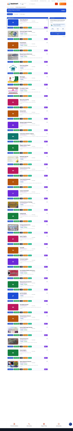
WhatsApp (17, 27)
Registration (53, 0)
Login (49, 0)
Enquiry (26, 27)
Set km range (23, 14)
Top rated (16, 14)
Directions (11, 27)
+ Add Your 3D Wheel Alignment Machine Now (58, 33)
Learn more (63, 36)
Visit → (46, 27)
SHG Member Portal (43, 0)
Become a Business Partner (61, 0)
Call (21, 27)
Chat (30, 27)
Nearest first (10, 14)
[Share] (47, 19)
